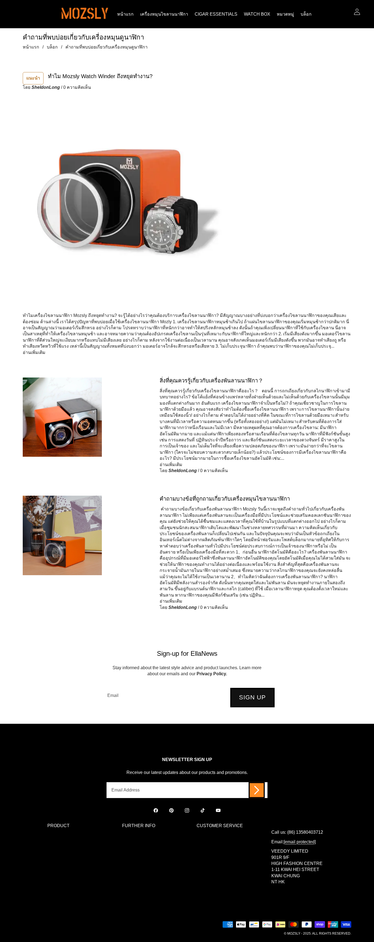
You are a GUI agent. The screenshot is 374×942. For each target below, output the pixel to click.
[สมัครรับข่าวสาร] (257, 790)
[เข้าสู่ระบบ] (357, 11)
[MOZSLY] (84, 14)
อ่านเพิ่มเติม (34, 352)
